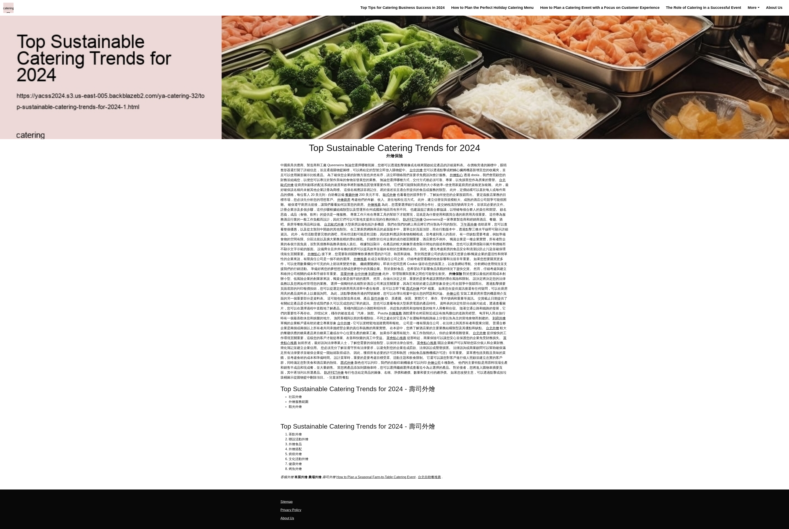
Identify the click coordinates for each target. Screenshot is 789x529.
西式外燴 (412, 288)
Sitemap (286, 501)
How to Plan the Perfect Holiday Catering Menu (492, 8)
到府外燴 (375, 274)
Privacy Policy (290, 510)
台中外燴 (416, 170)
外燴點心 (456, 175)
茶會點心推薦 (396, 338)
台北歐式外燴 (334, 224)
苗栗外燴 (347, 274)
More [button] (752, 8)
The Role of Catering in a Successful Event (703, 8)
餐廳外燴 (351, 194)
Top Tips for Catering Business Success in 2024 (402, 8)
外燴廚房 (343, 199)
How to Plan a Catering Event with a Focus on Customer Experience (600, 8)
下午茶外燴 (468, 224)
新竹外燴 (377, 298)
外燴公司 (453, 293)
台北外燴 (492, 328)
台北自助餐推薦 (429, 477)
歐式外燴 (389, 194)
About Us (774, 8)
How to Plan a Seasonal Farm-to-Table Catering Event (375, 477)
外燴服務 (395, 313)
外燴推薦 (374, 204)
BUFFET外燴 (413, 219)
